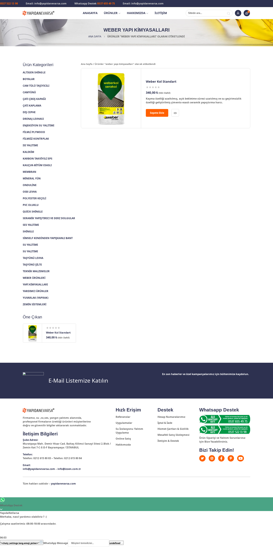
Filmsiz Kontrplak (36, 138)
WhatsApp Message (55, 543)
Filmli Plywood (34, 132)
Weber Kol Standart (58, 332)
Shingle (28, 231)
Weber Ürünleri (34, 278)
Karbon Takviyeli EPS (37, 158)
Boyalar (29, 79)
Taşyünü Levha (33, 258)
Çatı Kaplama (32, 105)
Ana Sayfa (94, 36)
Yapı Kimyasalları (35, 284)
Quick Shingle (33, 211)
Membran (29, 172)
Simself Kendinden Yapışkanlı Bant (48, 238)
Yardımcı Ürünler (35, 291)
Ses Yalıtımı (31, 225)
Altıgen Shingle (34, 72)
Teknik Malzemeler (36, 271)
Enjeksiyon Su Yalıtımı (38, 125)
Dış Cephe (29, 112)
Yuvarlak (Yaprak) (35, 297)
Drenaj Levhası (33, 119)
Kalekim (28, 152)
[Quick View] (175, 113)
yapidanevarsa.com (63, 483)
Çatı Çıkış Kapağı (34, 99)
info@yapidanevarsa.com (39, 469)
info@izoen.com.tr (69, 469)
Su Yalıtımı (30, 244)
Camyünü (29, 92)
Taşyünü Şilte (32, 264)
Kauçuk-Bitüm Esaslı (37, 165)
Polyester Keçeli (34, 198)
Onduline (29, 185)
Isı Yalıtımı (30, 145)
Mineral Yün (32, 178)
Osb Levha (30, 191)
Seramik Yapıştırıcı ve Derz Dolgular (49, 218)
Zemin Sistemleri (34, 304)
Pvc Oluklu (31, 205)
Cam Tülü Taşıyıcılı (36, 85)
